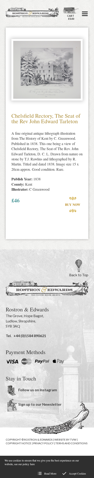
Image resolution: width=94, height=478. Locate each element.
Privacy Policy (43, 443)
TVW (73, 439)
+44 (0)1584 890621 (29, 335)
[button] (84, 13)
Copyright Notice (18, 443)
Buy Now (72, 204)
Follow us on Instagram (37, 390)
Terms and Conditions (71, 443)
